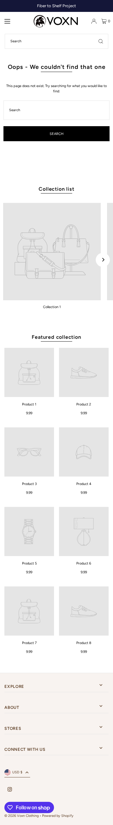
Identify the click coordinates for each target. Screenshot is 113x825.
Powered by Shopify (57, 816)
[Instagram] (10, 789)
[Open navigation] (16, 20)
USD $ (17, 772)
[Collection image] (52, 251)
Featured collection (56, 337)
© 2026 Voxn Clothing (21, 816)
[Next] (103, 260)
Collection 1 (52, 307)
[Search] (100, 41)
